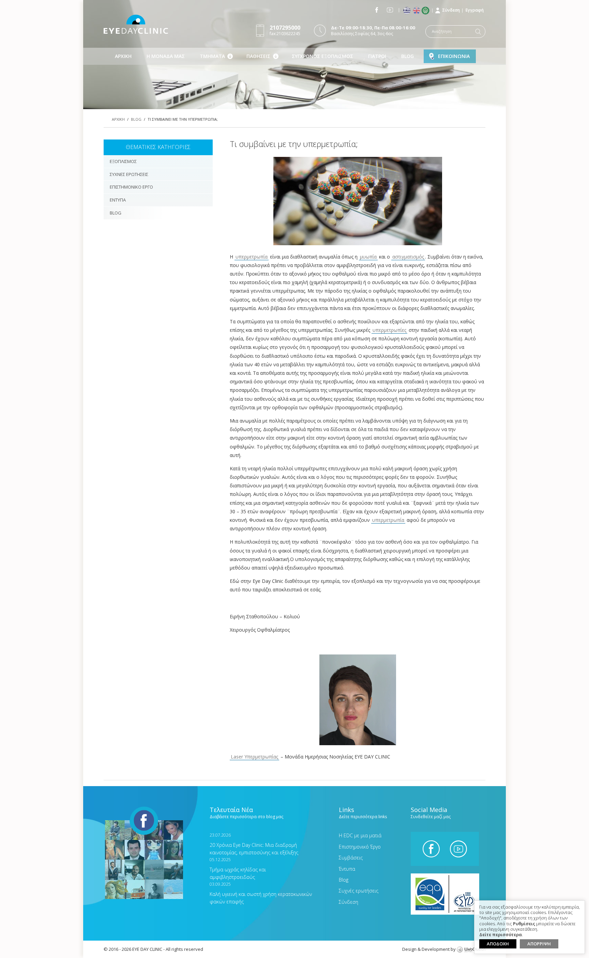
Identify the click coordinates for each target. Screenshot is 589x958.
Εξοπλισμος (123, 161)
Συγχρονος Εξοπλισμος (322, 56)
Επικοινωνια (454, 56)
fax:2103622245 (285, 30)
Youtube (390, 10)
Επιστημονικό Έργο (360, 846)
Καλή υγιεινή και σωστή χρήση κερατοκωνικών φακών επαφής (261, 893)
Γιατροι (377, 56)
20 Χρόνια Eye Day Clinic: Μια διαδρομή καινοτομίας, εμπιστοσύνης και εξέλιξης (254, 844)
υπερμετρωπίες (389, 330)
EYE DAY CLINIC (136, 24)
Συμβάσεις (351, 857)
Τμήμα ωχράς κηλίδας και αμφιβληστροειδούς (238, 868)
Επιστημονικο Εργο (131, 187)
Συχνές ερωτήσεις (358, 890)
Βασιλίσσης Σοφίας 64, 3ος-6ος (373, 30)
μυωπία (368, 256)
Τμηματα (212, 56)
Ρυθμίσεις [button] (524, 924)
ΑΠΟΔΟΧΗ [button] (498, 944)
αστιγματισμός (408, 256)
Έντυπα (347, 869)
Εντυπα (118, 200)
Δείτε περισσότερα (500, 935)
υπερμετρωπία (252, 256)
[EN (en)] (417, 10)
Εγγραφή (475, 10)
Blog (407, 56)
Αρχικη (123, 56)
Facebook (376, 10)
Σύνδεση (451, 10)
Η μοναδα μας (166, 56)
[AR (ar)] (427, 10)
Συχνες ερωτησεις (129, 174)
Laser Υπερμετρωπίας (254, 756)
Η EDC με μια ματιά (360, 835)
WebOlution (471, 949)
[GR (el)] (407, 10)
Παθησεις (258, 56)
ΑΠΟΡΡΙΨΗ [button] (539, 944)
